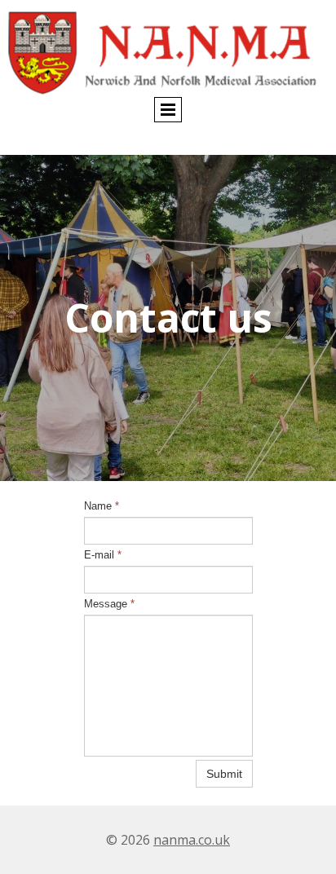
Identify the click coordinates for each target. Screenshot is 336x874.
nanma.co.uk (191, 840)
